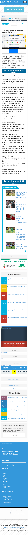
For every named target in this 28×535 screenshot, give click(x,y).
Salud (4, 484)
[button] (3, 337)
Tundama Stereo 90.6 (8, 496)
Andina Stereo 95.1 (7, 501)
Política (4, 486)
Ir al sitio (14, 435)
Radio (5, 487)
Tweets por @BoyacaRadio (14, 388)
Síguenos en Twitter (14, 385)
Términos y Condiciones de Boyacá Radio (14, 527)
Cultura (4, 480)
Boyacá (4, 473)
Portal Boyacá (6, 498)
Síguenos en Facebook (14, 379)
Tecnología (5, 481)
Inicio (3, 16)
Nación (4, 475)
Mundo (4, 476)
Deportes (5, 478)
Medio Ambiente (7, 483)
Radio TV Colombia (7, 499)
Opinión (9, 486)
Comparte (14, 51)
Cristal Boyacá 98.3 (7, 502)
